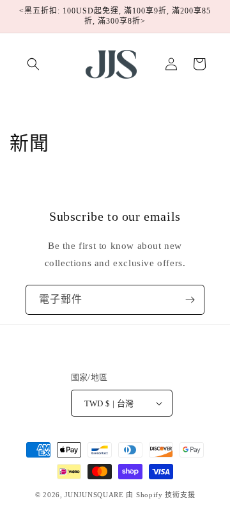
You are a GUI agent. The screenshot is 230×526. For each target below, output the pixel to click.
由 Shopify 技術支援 (160, 494)
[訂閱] (190, 300)
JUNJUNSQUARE (94, 494)
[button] (33, 64)
